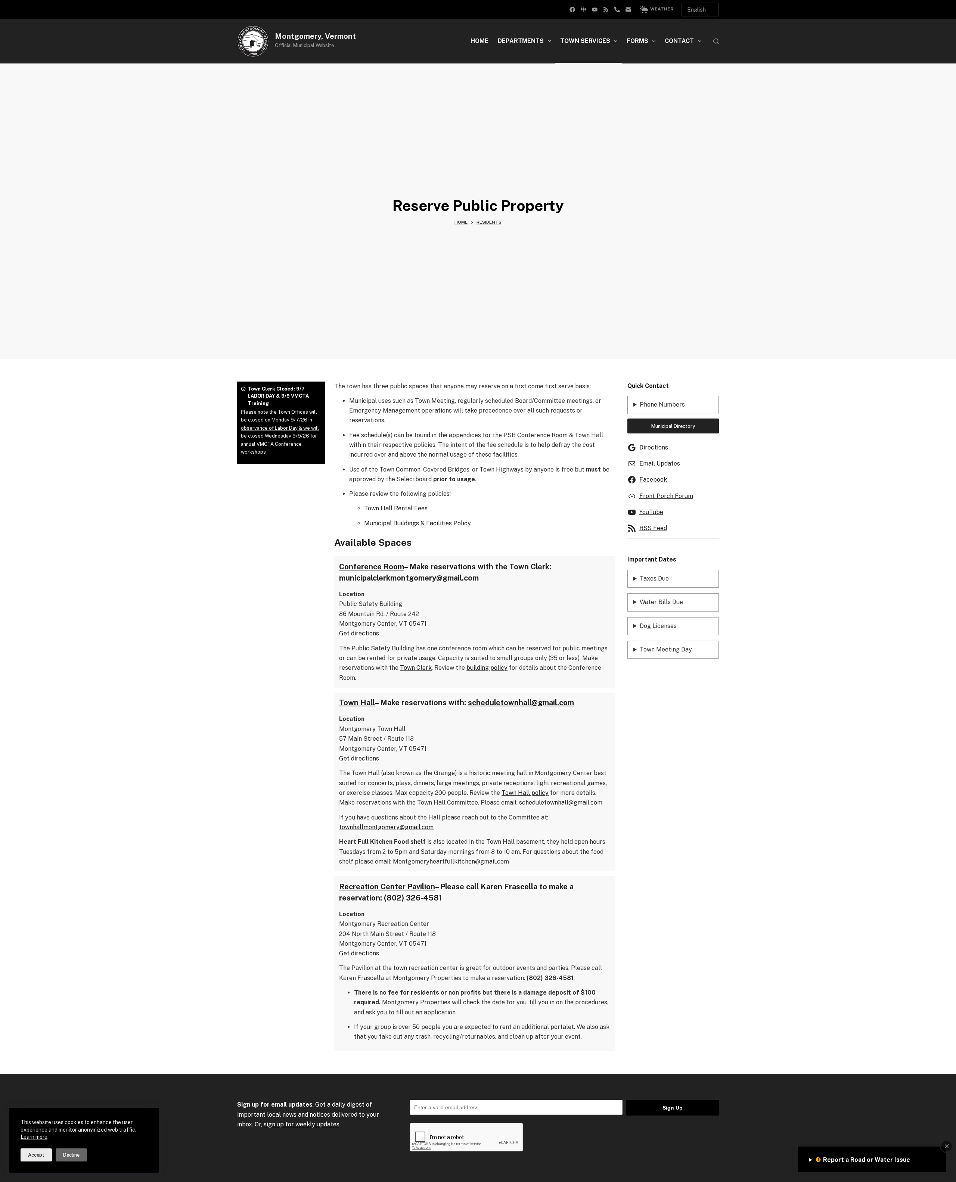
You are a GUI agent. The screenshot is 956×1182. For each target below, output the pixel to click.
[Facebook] (583, 9)
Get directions (359, 633)
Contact (679, 40)
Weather (661, 9)
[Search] (716, 41)
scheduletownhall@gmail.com (521, 702)
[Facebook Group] (572, 9)
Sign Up (672, 1108)
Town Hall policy (525, 792)
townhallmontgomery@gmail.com (386, 827)
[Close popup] (946, 1146)
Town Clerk (416, 667)
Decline (71, 1155)
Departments (521, 40)
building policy (487, 667)
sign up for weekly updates (301, 1124)
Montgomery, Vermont (315, 36)
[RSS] (606, 9)
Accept (36, 1155)
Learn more (34, 1137)
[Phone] (617, 9)
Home (479, 40)
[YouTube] (595, 9)
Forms (637, 40)
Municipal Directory (673, 426)
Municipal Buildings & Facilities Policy (417, 523)
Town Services (585, 40)
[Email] (628, 9)
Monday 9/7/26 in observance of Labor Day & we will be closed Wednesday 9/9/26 (280, 428)
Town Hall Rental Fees (396, 508)
